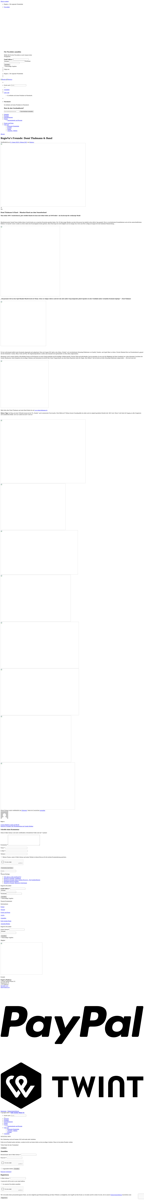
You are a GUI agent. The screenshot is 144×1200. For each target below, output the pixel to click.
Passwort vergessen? (6, 1171)
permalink (42, 810)
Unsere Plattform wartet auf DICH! (10, 824)
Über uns (6, 124)
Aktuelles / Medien (12, 130)
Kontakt (9, 127)
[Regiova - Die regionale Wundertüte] (6, 79)
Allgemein (3, 134)
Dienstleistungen (8, 117)
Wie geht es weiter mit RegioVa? (12, 877)
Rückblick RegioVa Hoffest (11, 881)
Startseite (6, 114)
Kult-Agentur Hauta (6, 921)
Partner (6, 119)
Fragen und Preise (9, 123)
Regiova (32, 142)
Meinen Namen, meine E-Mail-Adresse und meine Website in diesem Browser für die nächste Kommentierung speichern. (34, 857)
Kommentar (4, 845)
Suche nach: (7, 85)
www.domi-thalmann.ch (40, 410)
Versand (3, 909)
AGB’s (2, 915)
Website (3, 854)
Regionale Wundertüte (13, 126)
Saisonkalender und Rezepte (14, 120)
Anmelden (3, 918)
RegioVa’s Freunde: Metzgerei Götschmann (15, 883)
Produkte (6, 116)
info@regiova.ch (5, 987)
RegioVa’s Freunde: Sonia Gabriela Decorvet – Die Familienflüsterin (22, 880)
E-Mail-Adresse (5, 1178)
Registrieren (4, 1197)
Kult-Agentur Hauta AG (17, 1112)
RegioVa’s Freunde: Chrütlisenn (12, 878)
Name (3, 848)
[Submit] (4, 87)
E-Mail (3, 851)
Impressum (3, 1111)
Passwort (3, 1157)
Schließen (3, 1148)
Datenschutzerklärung (13, 1111)
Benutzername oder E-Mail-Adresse (11, 1154)
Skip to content (5, 1)
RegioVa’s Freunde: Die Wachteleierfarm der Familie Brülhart (17, 826)
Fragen (6, 1124)
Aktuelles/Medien (5, 924)
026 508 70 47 (4, 986)
